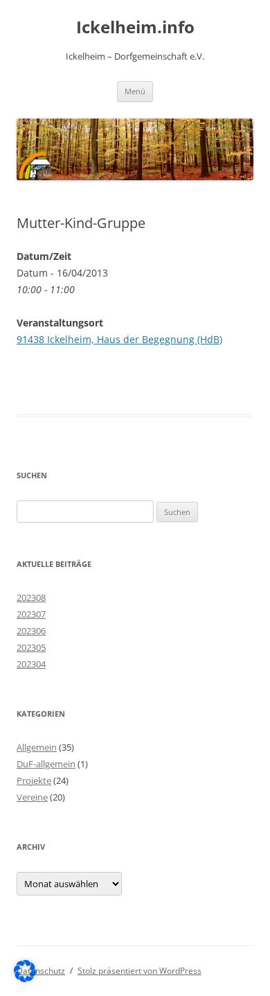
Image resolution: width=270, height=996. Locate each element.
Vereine (32, 797)
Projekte (34, 780)
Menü (135, 91)
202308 (31, 597)
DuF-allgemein (46, 764)
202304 (31, 664)
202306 (31, 630)
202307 (31, 614)
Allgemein (37, 747)
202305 (31, 647)
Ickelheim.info (135, 27)
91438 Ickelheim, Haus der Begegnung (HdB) (119, 339)
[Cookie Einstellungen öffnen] (25, 978)
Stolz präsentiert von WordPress (139, 971)
